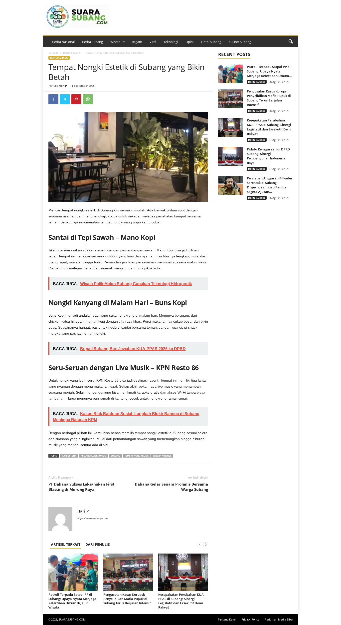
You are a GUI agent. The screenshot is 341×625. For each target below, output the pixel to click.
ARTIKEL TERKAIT (65, 544)
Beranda (53, 52)
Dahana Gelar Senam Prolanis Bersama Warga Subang (171, 487)
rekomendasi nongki (94, 455)
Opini (189, 41)
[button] (290, 41)
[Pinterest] (76, 99)
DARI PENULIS (97, 544)
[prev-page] (199, 544)
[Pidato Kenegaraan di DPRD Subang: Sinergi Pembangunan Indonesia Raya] (230, 156)
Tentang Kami (227, 619)
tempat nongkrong (137, 455)
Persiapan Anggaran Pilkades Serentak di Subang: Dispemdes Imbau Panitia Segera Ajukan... (269, 185)
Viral (153, 41)
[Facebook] (53, 99)
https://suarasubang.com (92, 518)
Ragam (137, 41)
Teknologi (171, 41)
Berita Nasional (63, 41)
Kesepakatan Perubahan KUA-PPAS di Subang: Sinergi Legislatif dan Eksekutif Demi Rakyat (181, 601)
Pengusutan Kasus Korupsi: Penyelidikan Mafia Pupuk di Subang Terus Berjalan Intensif (127, 598)
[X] (65, 99)
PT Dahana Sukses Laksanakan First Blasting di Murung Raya (81, 487)
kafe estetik (69, 455)
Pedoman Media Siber (279, 619)
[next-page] (205, 544)
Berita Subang (92, 41)
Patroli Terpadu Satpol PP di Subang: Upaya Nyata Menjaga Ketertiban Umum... (269, 71)
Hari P (63, 85)
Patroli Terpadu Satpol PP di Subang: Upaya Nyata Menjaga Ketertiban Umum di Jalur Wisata (72, 601)
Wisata (115, 41)
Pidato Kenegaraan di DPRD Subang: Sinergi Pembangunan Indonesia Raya (268, 156)
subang (115, 455)
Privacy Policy (250, 619)
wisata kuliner (162, 455)
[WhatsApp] (88, 99)
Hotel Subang (211, 41)
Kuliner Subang (240, 41)
